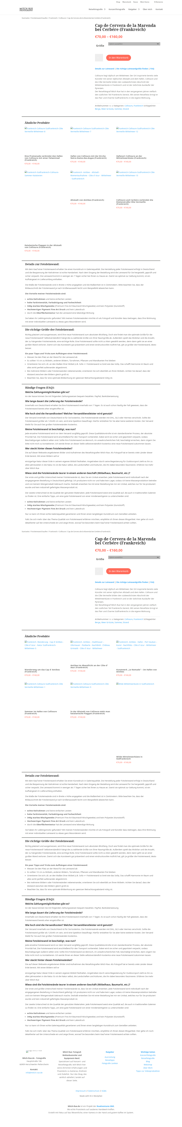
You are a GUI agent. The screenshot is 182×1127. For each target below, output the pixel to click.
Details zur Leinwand (105, 68)
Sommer (118, 109)
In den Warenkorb (118, 57)
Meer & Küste (107, 109)
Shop (118, 2)
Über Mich (148, 1068)
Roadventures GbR (105, 1106)
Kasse (135, 2)
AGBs (104, 1091)
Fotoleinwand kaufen (39, 18)
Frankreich (53, 18)
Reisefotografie (96, 9)
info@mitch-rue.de (34, 1072)
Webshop (148, 1064)
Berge (97, 109)
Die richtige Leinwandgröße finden (132, 68)
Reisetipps (110, 1060)
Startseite (25, 18)
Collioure (62, 18)
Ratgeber (132, 9)
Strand (126, 109)
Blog (148, 1061)
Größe (100, 45)
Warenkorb (126, 2)
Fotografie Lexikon (110, 1063)
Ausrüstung (110, 1057)
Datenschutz (93, 1091)
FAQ (152, 68)
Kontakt (159, 9)
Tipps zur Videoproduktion (148, 1071)
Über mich (147, 9)
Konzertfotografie (117, 9)
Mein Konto (144, 2)
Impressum (81, 1091)
